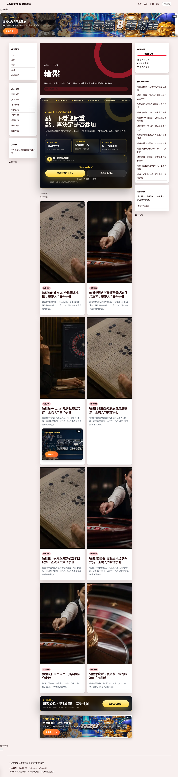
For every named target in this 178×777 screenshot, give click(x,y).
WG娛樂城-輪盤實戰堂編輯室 (23, 151)
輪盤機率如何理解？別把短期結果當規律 (151, 119)
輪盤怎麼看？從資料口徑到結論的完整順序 (151, 97)
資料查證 (15, 99)
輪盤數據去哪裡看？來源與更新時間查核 (151, 159)
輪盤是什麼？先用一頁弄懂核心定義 (151, 88)
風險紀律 (15, 115)
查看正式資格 (116, 704)
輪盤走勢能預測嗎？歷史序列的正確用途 (151, 176)
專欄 (152, 4)
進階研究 (15, 131)
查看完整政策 (143, 206)
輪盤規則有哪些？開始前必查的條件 (151, 105)
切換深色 (166, 4)
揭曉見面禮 (107, 173)
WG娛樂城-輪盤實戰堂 (19, 4)
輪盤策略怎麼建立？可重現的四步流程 (151, 136)
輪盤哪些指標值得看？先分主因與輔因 (151, 167)
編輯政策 (15, 75)
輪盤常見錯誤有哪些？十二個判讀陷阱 (151, 150)
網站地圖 (43, 768)
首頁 (13, 54)
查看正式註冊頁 (65, 173)
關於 (158, 4)
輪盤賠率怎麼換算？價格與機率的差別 (151, 128)
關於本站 (33, 768)
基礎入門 (15, 94)
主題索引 (13, 768)
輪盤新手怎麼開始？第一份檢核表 (151, 143)
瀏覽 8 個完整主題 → (52, 89)
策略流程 (15, 110)
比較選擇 (15, 125)
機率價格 (15, 105)
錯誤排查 (15, 120)
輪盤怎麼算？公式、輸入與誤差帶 (151, 112)
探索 (140, 4)
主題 (146, 4)
